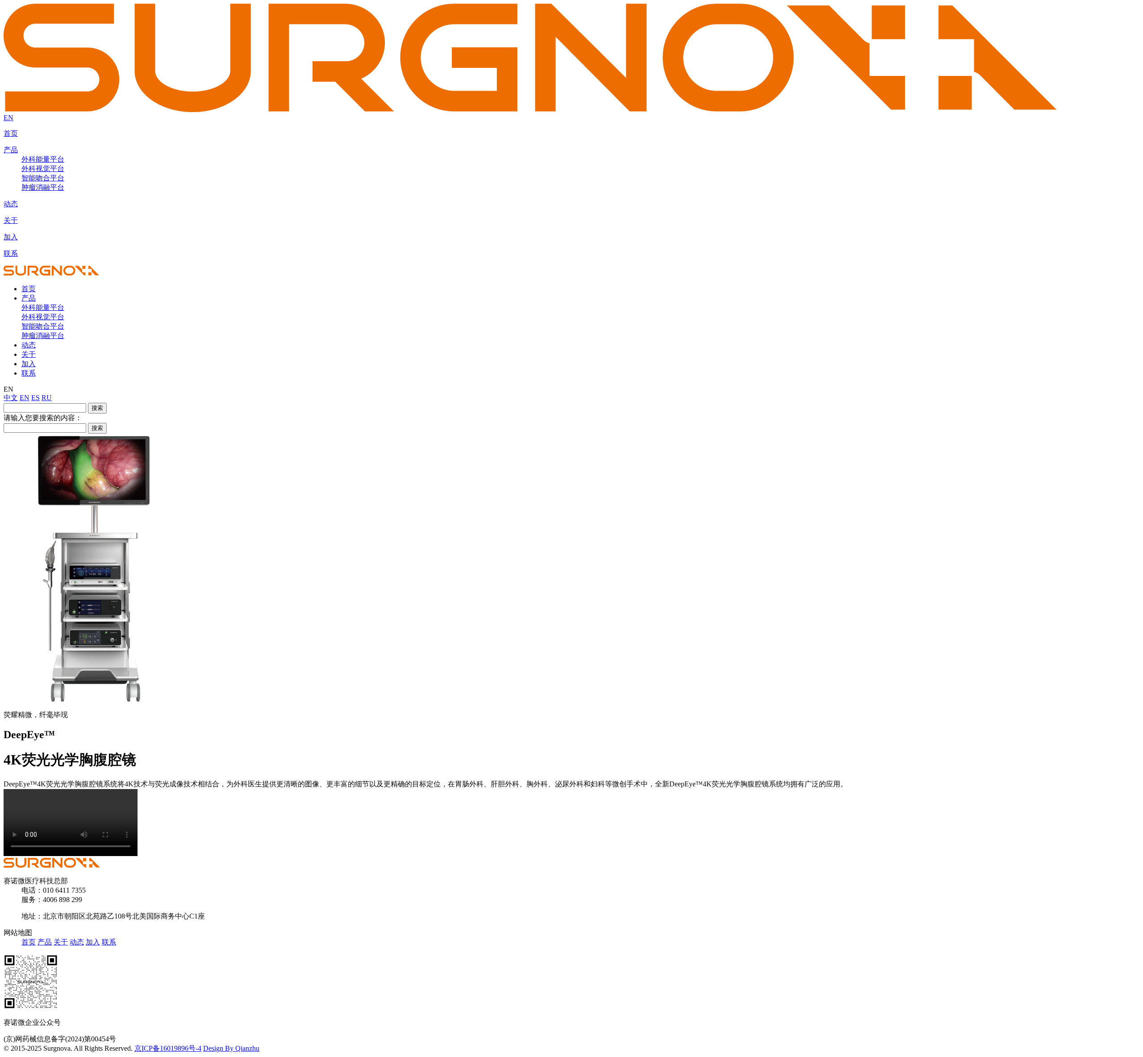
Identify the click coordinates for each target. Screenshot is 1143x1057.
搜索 (97, 408)
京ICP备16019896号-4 (167, 1048)
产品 (11, 150)
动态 (11, 204)
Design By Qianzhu (231, 1048)
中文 (11, 397)
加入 (11, 237)
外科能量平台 (42, 159)
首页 (11, 133)
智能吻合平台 (42, 178)
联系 (11, 253)
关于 (11, 220)
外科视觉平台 (42, 168)
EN (8, 117)
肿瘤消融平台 (42, 187)
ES (35, 397)
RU (47, 397)
